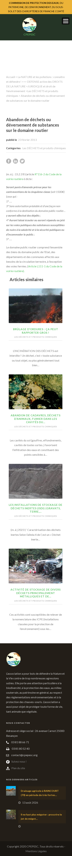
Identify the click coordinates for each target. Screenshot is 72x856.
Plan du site (18, 768)
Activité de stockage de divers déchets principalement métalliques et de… (35, 593)
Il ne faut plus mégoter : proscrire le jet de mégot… (41, 816)
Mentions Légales (36, 851)
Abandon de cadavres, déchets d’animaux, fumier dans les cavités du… (35, 419)
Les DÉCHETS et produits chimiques (44, 148)
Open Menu (65, 21)
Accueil (10, 76)
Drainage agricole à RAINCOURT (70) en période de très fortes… (40, 792)
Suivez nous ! (19, 761)
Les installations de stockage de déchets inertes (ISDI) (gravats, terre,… (35, 508)
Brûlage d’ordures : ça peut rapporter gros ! (35, 331)
